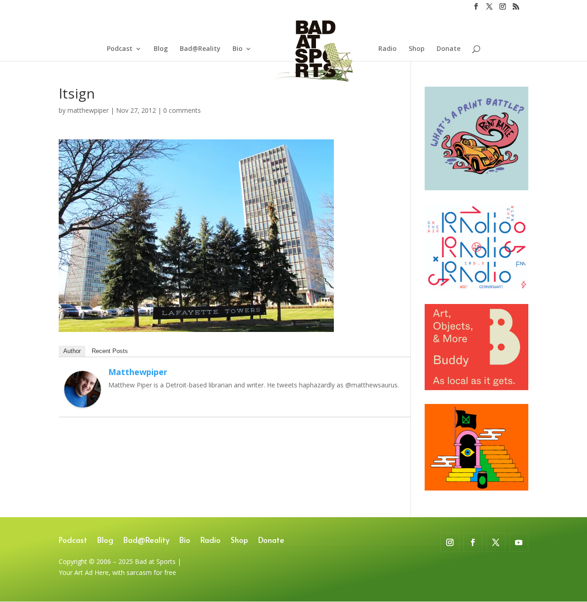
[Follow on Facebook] (472, 542)
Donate (448, 49)
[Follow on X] (495, 542)
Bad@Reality (200, 49)
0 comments (182, 110)
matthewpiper (88, 110)
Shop (417, 49)
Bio (238, 49)
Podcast (120, 49)
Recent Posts (110, 351)
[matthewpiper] (82, 402)
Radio (387, 49)
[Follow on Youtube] (518, 542)
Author (72, 351)
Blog (161, 49)
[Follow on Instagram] (450, 542)
